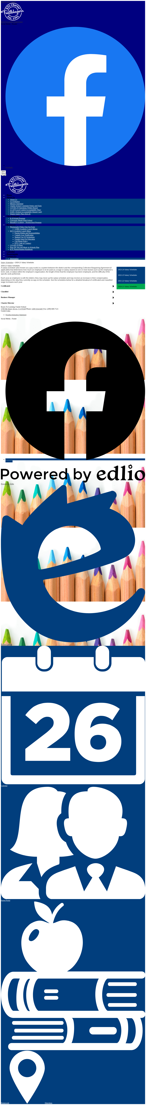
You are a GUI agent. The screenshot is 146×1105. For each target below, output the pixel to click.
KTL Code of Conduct (23, 243)
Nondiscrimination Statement (15, 315)
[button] (10, 197)
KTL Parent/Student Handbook (21, 249)
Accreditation (15, 202)
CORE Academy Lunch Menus (26, 229)
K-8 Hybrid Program (17, 218)
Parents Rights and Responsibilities (27, 233)
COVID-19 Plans (16, 245)
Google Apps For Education (25, 239)
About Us (13, 200)
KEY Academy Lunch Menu (20, 231)
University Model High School (21, 220)
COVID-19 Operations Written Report (24, 208)
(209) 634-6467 (37, 309)
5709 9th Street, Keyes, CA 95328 (13, 309)
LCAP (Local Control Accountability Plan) (25, 210)
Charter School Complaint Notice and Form (26, 206)
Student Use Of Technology (25, 237)
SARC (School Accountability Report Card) (26, 212)
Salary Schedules (7, 262)
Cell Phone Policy (21, 241)
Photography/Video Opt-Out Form (22, 227)
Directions (48, 1103)
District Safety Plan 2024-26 (20, 214)
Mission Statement (16, 204)
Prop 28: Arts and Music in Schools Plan (24, 247)
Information (14, 259)
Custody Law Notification (24, 235)
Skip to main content (8, 2)
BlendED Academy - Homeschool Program (25, 222)
